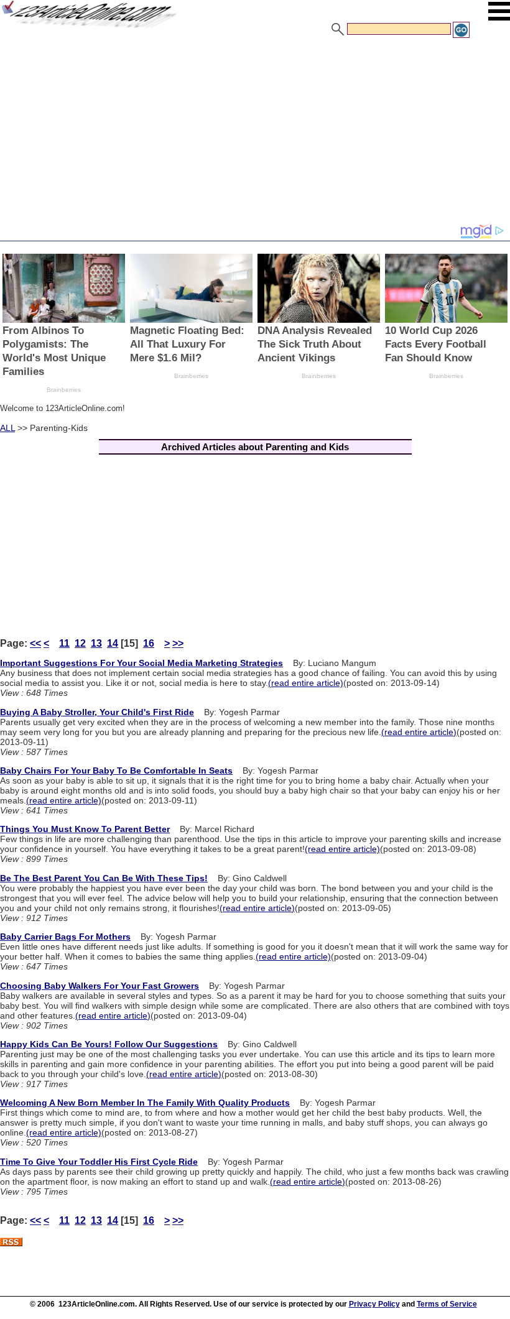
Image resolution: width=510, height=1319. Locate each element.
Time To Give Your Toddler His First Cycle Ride (99, 1162)
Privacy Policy (374, 1304)
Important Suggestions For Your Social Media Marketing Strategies (141, 663)
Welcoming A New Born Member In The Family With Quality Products (145, 1103)
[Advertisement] (255, 132)
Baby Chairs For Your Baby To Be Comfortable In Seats (116, 770)
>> (177, 643)
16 (148, 643)
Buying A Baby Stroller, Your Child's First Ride (97, 712)
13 (96, 643)
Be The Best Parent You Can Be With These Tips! (104, 878)
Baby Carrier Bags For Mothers (65, 937)
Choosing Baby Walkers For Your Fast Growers (99, 986)
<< (35, 643)
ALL (7, 428)
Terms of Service (447, 1304)
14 (112, 643)
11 (64, 643)
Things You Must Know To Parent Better (85, 829)
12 (80, 643)
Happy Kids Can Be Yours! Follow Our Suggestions (109, 1044)
